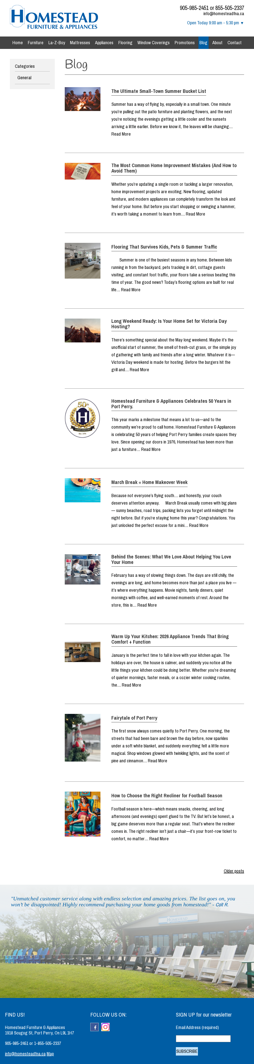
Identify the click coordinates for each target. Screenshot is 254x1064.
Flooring (125, 42)
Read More (121, 134)
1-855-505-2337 (47, 1043)
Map (50, 1054)
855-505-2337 (229, 8)
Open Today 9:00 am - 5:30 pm (213, 23)
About (217, 42)
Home (17, 42)
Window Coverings (153, 42)
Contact (234, 42)
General (24, 77)
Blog (203, 42)
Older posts (234, 871)
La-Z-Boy (56, 42)
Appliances (104, 42)
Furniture (35, 42)
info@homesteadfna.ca (223, 13)
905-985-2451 (194, 8)
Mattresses (80, 42)
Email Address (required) (197, 1027)
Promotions (185, 42)
